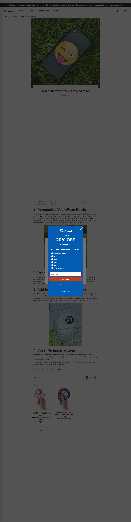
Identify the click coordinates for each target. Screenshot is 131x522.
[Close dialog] (81, 228)
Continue (65, 279)
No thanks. (65, 292)
